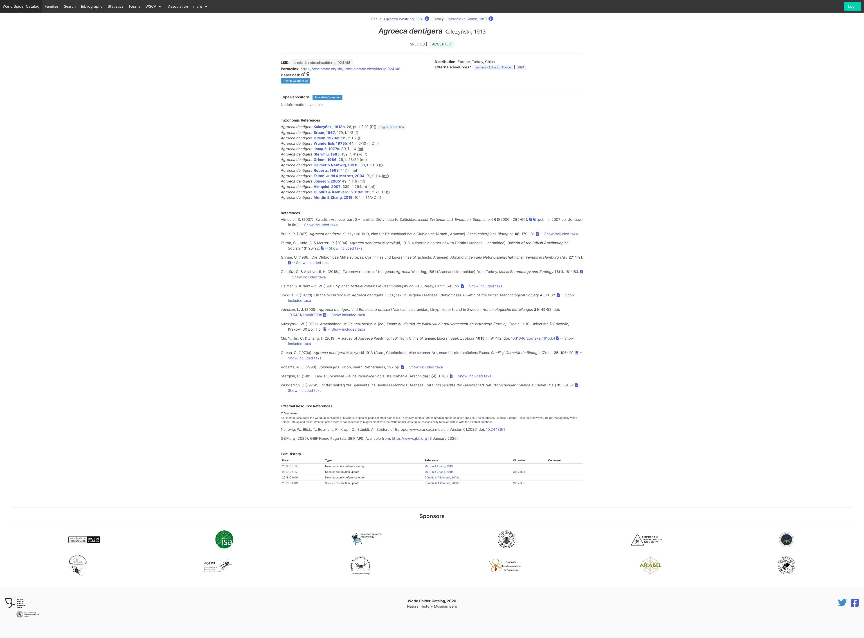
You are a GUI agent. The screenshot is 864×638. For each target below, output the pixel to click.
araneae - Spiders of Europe (493, 67)
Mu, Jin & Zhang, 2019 (333, 197)
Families (51, 6)
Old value (519, 471)
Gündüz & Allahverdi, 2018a (338, 192)
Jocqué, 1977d (326, 149)
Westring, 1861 (403, 19)
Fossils (134, 6)
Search (70, 6)
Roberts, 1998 (326, 170)
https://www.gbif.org (409, 438)
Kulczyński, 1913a (329, 126)
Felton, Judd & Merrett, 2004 (339, 176)
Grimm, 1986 (325, 159)
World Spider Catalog (21, 6)
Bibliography (91, 6)
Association (178, 6)
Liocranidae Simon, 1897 (466, 19)
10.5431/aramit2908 (305, 315)
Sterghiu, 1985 (327, 154)
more (197, 6)
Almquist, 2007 (327, 186)
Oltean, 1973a (326, 138)
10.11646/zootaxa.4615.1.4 (533, 338)
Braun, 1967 (324, 132)
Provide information (327, 97)
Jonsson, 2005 (327, 181)
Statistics (116, 6)
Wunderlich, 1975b (330, 143)
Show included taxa (321, 225)
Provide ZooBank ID (295, 80)
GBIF (521, 67)
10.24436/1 (495, 429)
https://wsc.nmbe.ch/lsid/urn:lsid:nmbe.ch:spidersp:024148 (350, 69)
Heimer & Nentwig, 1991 (335, 165)
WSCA (151, 6)
